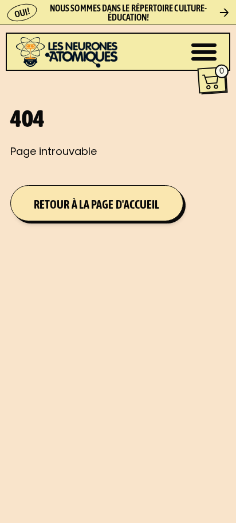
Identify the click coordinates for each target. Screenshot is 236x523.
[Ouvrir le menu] (204, 52)
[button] (212, 80)
